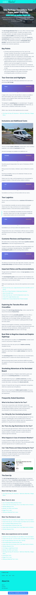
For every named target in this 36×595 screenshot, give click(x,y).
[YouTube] (7, 572)
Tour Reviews (25, 15)
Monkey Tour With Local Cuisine (10, 508)
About (10, 575)
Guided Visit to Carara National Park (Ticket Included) (15, 298)
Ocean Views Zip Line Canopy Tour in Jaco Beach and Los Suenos (18, 504)
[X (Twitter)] (3, 572)
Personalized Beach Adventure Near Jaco (12, 525)
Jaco (15, 15)
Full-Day (12, 15)
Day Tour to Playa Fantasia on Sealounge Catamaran (15, 291)
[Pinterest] (6, 572)
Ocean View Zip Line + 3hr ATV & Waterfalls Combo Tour (16, 295)
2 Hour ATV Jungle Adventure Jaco (11, 297)
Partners (3, 575)
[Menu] (33, 1)
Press (7, 575)
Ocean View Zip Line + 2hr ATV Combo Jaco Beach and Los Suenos (18, 521)
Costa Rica (8, 15)
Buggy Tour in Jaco (7, 510)
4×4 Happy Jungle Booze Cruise (10, 548)
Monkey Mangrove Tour (8, 506)
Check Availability (28, 468)
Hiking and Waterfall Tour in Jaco (10, 512)
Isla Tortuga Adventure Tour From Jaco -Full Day (14, 540)
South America (19, 15)
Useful (13, 575)
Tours (29, 15)
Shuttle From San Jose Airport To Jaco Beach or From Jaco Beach (18, 519)
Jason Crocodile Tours (8, 293)
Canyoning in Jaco (7, 555)
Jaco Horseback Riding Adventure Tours (12, 502)
